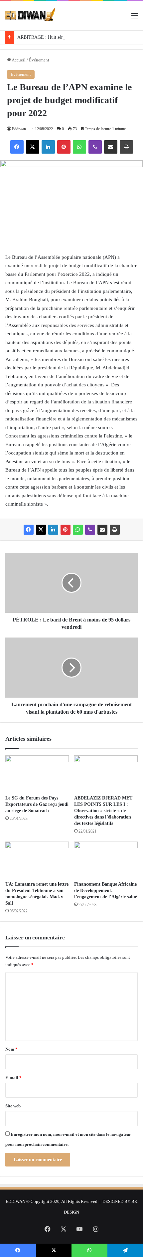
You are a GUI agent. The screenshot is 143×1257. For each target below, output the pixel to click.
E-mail (13, 1077)
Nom (11, 1049)
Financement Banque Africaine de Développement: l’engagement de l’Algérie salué (105, 890)
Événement (39, 59)
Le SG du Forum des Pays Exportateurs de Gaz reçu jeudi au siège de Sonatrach (37, 804)
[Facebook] (17, 147)
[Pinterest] (64, 147)
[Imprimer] (126, 147)
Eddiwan (19, 129)
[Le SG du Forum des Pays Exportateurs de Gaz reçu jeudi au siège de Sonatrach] (37, 773)
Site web (13, 1105)
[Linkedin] (48, 147)
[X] (32, 147)
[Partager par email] (110, 147)
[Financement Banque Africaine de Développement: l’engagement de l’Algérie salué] (106, 860)
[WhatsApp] (79, 147)
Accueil (18, 59)
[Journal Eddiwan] (30, 16)
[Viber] (95, 147)
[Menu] (134, 18)
